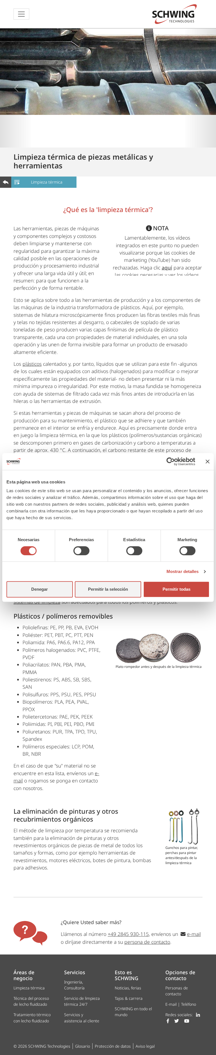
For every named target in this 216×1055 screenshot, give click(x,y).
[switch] (81, 550)
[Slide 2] (103, 140)
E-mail (171, 1004)
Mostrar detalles (182, 571)
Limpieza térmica (46, 182)
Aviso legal (145, 1046)
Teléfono (188, 1004)
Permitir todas (176, 589)
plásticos (32, 363)
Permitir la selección (108, 589)
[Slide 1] (93, 140)
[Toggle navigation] (21, 14)
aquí (167, 267)
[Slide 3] (113, 140)
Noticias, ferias (128, 988)
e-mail (194, 934)
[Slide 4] (123, 140)
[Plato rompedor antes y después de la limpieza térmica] (158, 647)
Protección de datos (113, 1046)
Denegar (39, 589)
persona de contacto (147, 941)
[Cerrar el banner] (208, 461)
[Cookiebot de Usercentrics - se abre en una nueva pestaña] (170, 461)
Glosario (82, 1046)
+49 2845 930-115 (128, 934)
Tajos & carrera (129, 998)
